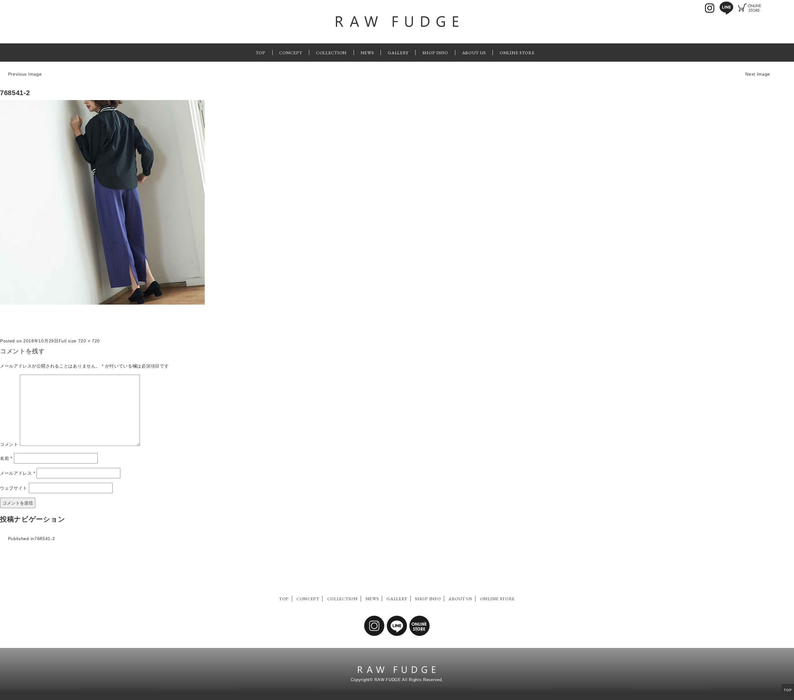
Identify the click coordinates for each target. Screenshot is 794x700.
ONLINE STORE (517, 52)
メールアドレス (17, 473)
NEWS (367, 52)
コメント (9, 444)
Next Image (757, 74)
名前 (6, 458)
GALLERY (398, 52)
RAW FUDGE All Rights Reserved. (408, 680)
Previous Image (25, 74)
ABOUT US (474, 52)
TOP (260, 52)
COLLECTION (331, 52)
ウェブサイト (13, 488)
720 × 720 (89, 340)
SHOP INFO (435, 52)
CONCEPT (290, 52)
